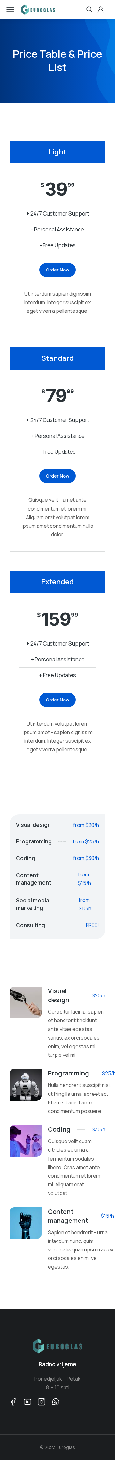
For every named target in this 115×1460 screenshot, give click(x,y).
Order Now (57, 270)
